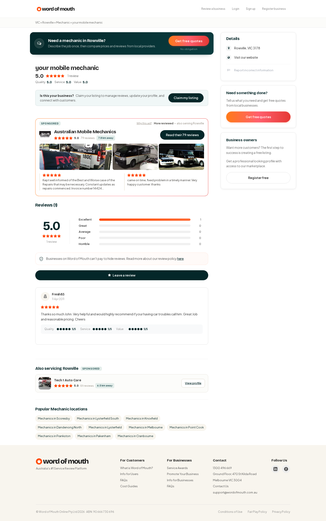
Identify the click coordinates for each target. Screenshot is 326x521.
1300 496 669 (222, 468)
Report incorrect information (253, 70)
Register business (274, 8)
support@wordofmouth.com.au (235, 492)
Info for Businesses (180, 480)
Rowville (48, 22)
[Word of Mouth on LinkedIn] (275, 469)
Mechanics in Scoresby (54, 418)
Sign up (250, 8)
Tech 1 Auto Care (67, 380)
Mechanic (63, 22)
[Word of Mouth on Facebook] (286, 469)
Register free (258, 177)
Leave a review (124, 275)
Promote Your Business (183, 474)
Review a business (213, 8)
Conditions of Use (230, 511)
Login (235, 8)
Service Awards (177, 468)
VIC (37, 22)
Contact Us (221, 486)
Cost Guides (129, 486)
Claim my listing (186, 98)
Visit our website (246, 57)
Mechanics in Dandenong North (60, 427)
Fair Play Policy (257, 511)
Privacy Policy (281, 511)
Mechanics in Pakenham (94, 436)
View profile (193, 383)
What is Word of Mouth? (136, 468)
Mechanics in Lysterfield (105, 427)
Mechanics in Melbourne (146, 427)
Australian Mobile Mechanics (85, 132)
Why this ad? (144, 123)
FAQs (124, 480)
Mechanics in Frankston (54, 436)
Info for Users (129, 474)
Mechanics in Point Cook (187, 427)
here (180, 258)
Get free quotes (188, 41)
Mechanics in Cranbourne (135, 436)
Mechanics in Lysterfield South (98, 418)
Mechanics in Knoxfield (142, 418)
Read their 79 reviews (182, 135)
